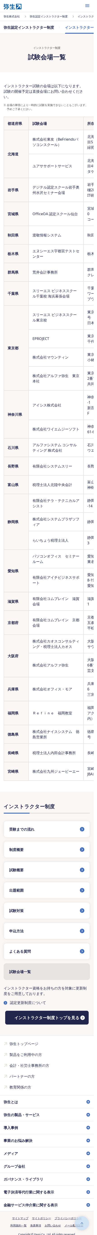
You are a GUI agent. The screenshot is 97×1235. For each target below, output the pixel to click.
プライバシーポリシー (68, 1218)
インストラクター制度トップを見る (46, 1017)
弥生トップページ (23, 1043)
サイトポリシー (41, 1218)
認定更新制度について (28, 1002)
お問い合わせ (53, 1225)
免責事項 (35, 1225)
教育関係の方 (20, 1087)
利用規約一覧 (18, 1225)
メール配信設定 (74, 1225)
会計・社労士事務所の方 (29, 1065)
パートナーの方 (22, 1076)
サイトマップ (20, 1218)
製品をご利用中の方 (25, 1054)
